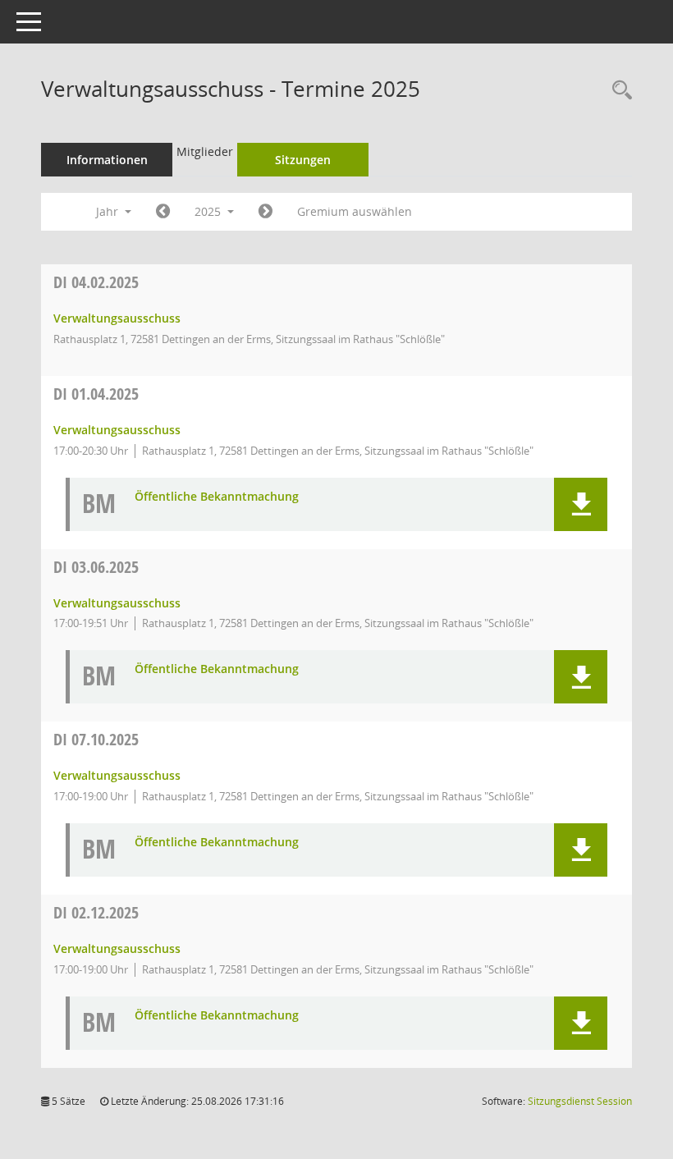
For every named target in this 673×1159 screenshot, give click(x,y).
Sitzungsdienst (580, 1101)
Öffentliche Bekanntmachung (217, 497)
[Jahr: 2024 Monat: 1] (163, 212)
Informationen (107, 159)
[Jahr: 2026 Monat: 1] (265, 212)
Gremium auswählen (354, 211)
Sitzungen (303, 159)
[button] (580, 504)
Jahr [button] (108, 211)
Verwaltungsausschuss (117, 318)
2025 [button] (209, 211)
